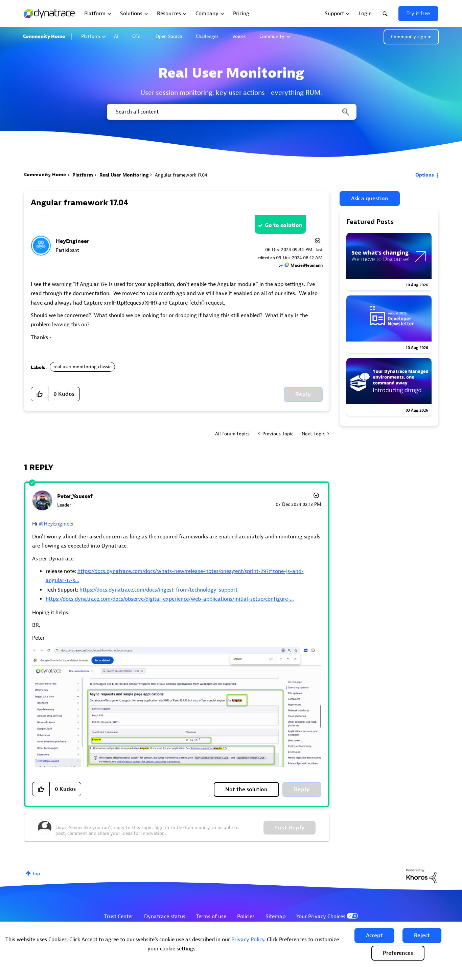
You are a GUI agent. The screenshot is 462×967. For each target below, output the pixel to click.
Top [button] (36, 874)
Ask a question (369, 198)
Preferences (398, 953)
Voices (239, 36)
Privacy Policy (247, 939)
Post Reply (289, 827)
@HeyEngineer (56, 523)
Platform (90, 36)
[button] (374, 935)
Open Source (169, 36)
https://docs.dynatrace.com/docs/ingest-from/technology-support (158, 590)
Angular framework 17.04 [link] (181, 175)
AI (116, 36)
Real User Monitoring (123, 175)
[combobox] (231, 112)
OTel (137, 36)
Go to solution (283, 225)
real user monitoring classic (82, 367)
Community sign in (411, 37)
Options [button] (424, 175)
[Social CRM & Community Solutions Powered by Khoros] (421, 876)
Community (271, 36)
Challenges (207, 36)
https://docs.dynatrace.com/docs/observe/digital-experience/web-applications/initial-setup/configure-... (170, 599)
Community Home (44, 36)
